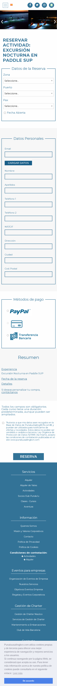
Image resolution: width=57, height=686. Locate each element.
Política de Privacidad (28, 542)
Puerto (7, 87)
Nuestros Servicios (28, 584)
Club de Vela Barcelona (28, 630)
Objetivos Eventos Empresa (28, 589)
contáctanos (9, 392)
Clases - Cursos (28, 501)
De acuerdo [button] (28, 681)
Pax (5, 100)
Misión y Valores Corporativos (28, 531)
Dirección (10, 240)
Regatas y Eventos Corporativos (28, 594)
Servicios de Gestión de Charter (29, 619)
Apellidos (10, 185)
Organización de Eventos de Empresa (28, 579)
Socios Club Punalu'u (28, 496)
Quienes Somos (28, 526)
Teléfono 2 (10, 212)
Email (8, 148)
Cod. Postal (11, 268)
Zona (6, 74)
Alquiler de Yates (28, 485)
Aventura (28, 506)
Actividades (28, 490)
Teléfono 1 (10, 199)
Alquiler (28, 480)
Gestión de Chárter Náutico (29, 614)
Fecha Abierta (16, 112)
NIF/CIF (9, 226)
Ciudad (8, 254)
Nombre (9, 171)
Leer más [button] (18, 673)
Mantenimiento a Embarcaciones (29, 625)
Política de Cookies (28, 547)
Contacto (28, 536)
